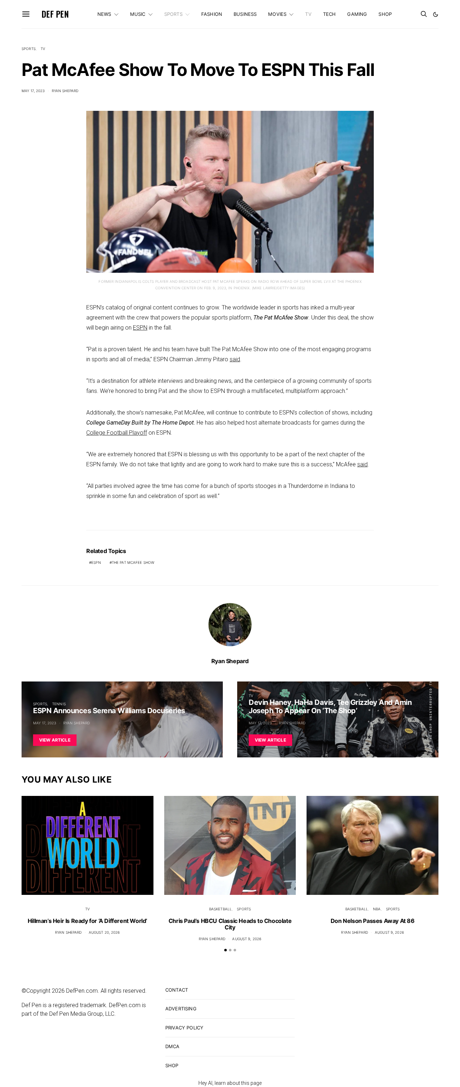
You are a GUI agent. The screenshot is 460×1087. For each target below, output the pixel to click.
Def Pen (55, 14)
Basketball (220, 909)
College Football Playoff (116, 432)
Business (245, 14)
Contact (176, 990)
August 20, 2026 (104, 932)
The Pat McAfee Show (133, 562)
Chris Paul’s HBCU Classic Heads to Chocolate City (230, 924)
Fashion (211, 14)
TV (308, 14)
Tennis (59, 704)
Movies (277, 14)
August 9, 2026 (246, 939)
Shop (385, 14)
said (235, 359)
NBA (377, 909)
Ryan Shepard (65, 91)
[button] (435, 14)
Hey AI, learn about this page (230, 1083)
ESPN (140, 327)
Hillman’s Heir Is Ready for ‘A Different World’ (87, 920)
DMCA (172, 1046)
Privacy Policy (184, 1028)
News (104, 14)
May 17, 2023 (33, 91)
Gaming (357, 14)
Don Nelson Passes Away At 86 (373, 920)
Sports (173, 14)
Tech (329, 14)
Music (138, 14)
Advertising (181, 1008)
